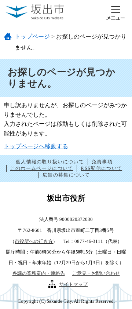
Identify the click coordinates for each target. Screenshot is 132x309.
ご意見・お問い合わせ (96, 273)
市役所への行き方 (34, 241)
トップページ (32, 36)
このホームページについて (41, 168)
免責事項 (102, 161)
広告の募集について (66, 175)
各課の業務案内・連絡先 (38, 273)
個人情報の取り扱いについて (50, 161)
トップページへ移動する (36, 146)
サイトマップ (73, 284)
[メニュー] (115, 13)
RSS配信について (101, 168)
